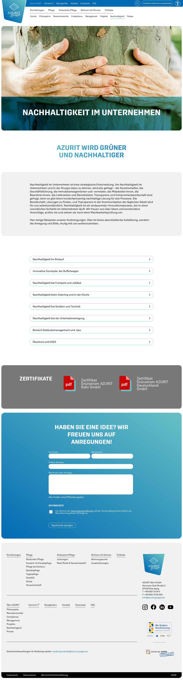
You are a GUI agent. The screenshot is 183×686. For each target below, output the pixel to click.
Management (91, 16)
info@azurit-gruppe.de (153, 597)
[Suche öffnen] (137, 3)
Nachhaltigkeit (117, 16)
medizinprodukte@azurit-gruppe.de (70, 651)
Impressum (12, 675)
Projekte (104, 16)
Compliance (77, 16)
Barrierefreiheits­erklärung (54, 675)
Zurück (33, 16)
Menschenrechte (61, 16)
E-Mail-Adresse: (56, 462)
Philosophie (45, 16)
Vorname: (53, 452)
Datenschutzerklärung (82, 511)
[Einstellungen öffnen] (177, 3)
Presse (130, 16)
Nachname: (97, 452)
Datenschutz (29, 675)
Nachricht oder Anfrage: (60, 473)
